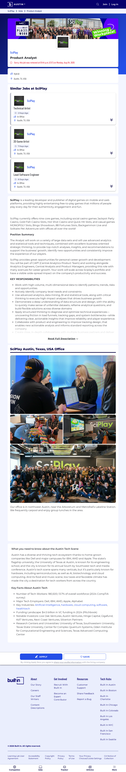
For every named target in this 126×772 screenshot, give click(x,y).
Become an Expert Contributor (60, 696)
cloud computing (84, 604)
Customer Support (82, 686)
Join (105, 4)
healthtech (23, 608)
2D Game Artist (21, 141)
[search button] (97, 4)
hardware (67, 604)
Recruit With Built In (61, 686)
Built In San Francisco (106, 732)
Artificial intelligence (47, 604)
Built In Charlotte (105, 698)
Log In (114, 4)
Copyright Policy (49, 757)
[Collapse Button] (111, 120)
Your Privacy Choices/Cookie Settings (90, 757)
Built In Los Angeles (106, 718)
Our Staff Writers (36, 698)
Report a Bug (84, 699)
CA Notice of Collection (110, 757)
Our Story (36, 684)
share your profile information (68, 662)
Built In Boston (108, 690)
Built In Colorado (109, 710)
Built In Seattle (108, 739)
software (101, 604)
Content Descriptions (37, 706)
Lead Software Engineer (26, 174)
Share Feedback (85, 693)
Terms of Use (72, 757)
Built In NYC (106, 725)
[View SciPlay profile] (63, 28)
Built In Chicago (109, 704)
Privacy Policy (61, 757)
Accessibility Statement (34, 757)
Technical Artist (22, 108)
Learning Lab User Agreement (16, 757)
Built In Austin (108, 684)
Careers (35, 690)
